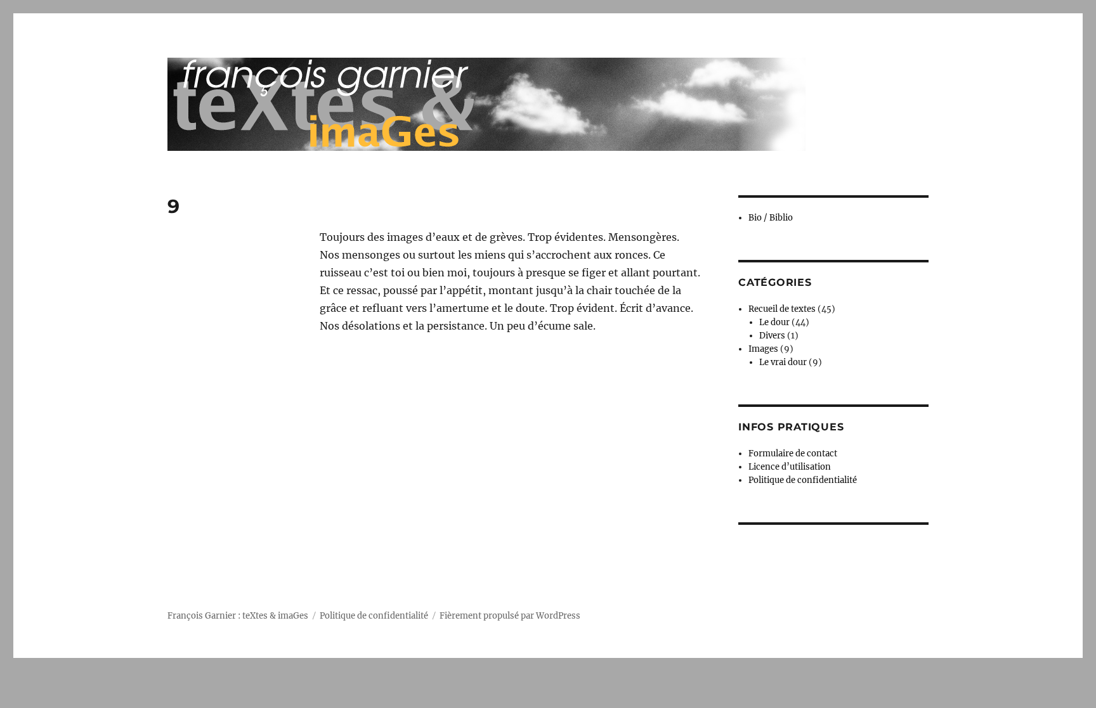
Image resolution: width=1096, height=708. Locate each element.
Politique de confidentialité (802, 480)
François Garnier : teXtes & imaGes (237, 615)
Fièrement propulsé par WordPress (510, 615)
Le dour (774, 322)
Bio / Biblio (770, 217)
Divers (772, 335)
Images (763, 349)
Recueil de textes (782, 309)
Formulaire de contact (792, 453)
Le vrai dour (783, 362)
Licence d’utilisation (789, 466)
